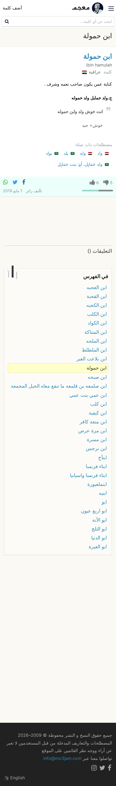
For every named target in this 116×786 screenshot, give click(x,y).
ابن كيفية (98, 413)
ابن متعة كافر (93, 421)
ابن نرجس (96, 448)
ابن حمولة (97, 56)
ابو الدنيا (99, 538)
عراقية (94, 72)
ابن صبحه (97, 377)
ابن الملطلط (94, 350)
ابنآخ (102, 457)
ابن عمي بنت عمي (88, 395)
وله (83, 153)
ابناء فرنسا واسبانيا (88, 475)
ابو (104, 502)
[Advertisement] (58, 221)
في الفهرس (95, 276)
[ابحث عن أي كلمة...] (6, 21)
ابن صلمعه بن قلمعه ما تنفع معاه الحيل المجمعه (59, 386)
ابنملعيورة (97, 484)
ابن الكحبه (96, 305)
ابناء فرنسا (96, 466)
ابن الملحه (96, 341)
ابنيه (103, 493)
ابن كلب (98, 404)
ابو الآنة (99, 520)
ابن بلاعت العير (91, 359)
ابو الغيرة (98, 546)
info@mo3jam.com (62, 758)
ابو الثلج (99, 529)
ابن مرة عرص (92, 430)
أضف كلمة (12, 7)
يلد (67, 153)
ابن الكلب (97, 314)
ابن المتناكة (95, 332)
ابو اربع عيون (94, 511)
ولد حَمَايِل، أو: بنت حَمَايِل (80, 164)
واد (100, 153)
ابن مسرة (97, 439)
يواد (49, 153)
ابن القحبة (97, 296)
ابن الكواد (97, 323)
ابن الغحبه (97, 287)
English (17, 777)
